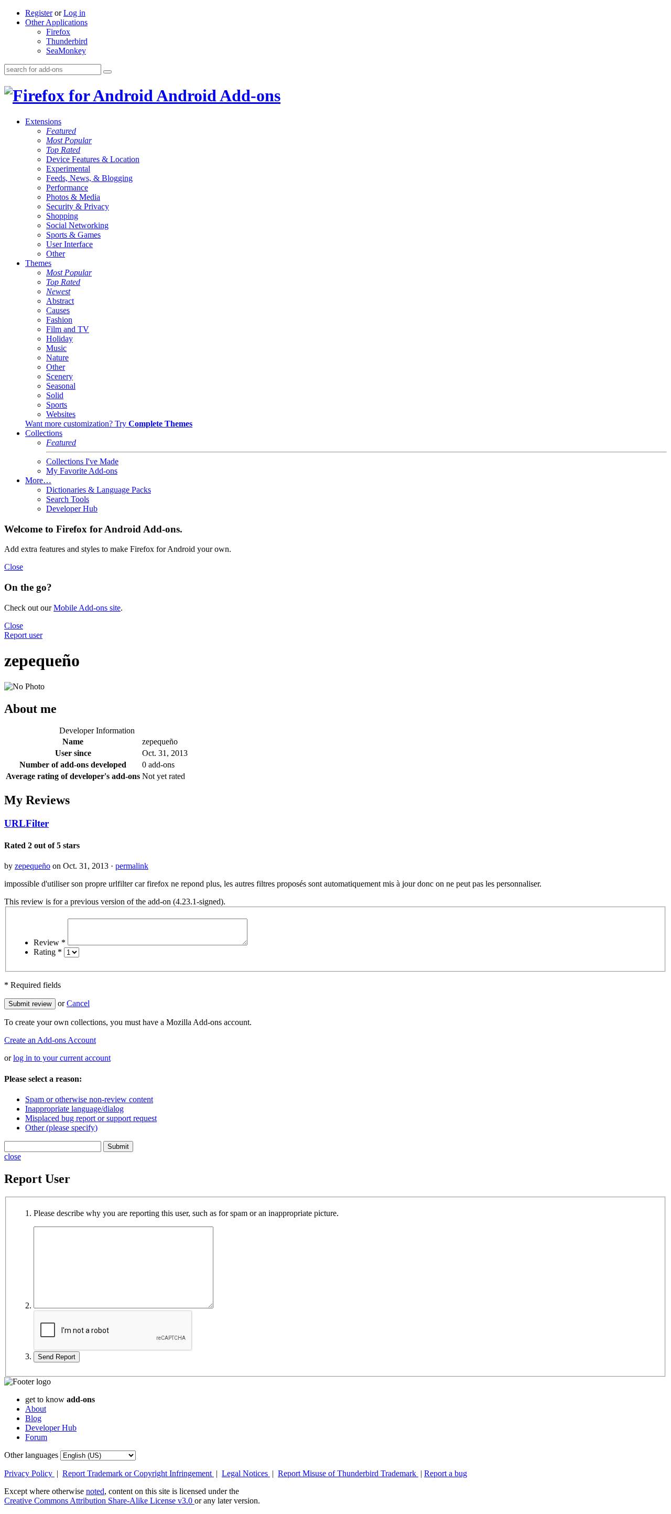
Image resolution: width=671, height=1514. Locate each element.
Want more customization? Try (108, 423)
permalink (131, 865)
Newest (58, 291)
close (12, 1156)
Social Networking (77, 225)
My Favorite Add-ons (81, 470)
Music (56, 348)
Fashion (59, 319)
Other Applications (56, 22)
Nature (57, 357)
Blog (33, 1418)
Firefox (58, 31)
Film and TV (67, 329)
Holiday (59, 338)
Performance (67, 187)
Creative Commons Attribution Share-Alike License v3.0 (99, 1500)
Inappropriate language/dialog (74, 1108)
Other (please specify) (61, 1127)
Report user (23, 635)
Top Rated (63, 149)
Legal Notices (246, 1473)
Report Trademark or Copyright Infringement (138, 1473)
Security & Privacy (77, 206)
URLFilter (26, 823)
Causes (58, 310)
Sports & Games (73, 234)
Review (50, 942)
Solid (54, 395)
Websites (60, 414)
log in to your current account (62, 1057)
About (35, 1408)
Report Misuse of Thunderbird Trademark (348, 1473)
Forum (36, 1437)
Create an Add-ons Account (50, 1040)
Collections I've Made (82, 461)
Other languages (31, 1455)
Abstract (60, 300)
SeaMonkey (66, 50)
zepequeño (32, 865)
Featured (61, 130)
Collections (43, 433)
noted (95, 1491)
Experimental (68, 168)
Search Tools (67, 499)
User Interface (69, 244)
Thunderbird (67, 41)
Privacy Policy (29, 1473)
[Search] (107, 71)
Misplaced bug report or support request (91, 1118)
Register (38, 12)
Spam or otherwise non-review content (89, 1099)
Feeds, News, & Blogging (89, 178)
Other (55, 253)
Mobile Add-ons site (87, 607)
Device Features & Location (92, 159)
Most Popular (69, 140)
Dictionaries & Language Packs (98, 489)
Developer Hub (72, 508)
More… (38, 480)
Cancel (78, 1003)
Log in (74, 12)
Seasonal (60, 385)
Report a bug (445, 1473)
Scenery (59, 376)
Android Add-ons (216, 95)
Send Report (56, 1357)
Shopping (62, 215)
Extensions (43, 121)
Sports (56, 404)
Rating (48, 951)
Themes (38, 263)
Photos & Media (73, 197)
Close (13, 566)
